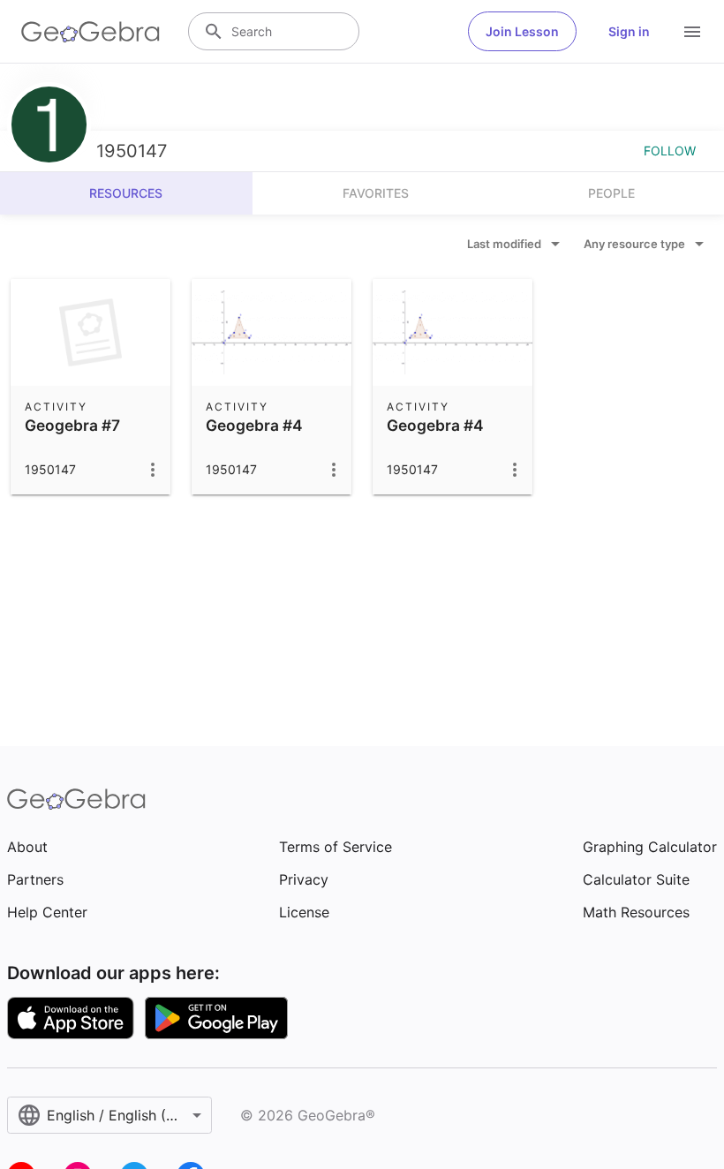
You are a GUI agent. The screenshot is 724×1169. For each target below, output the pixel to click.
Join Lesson (522, 31)
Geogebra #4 (254, 425)
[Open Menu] (692, 31)
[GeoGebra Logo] (90, 31)
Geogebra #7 (72, 425)
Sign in (629, 31)
